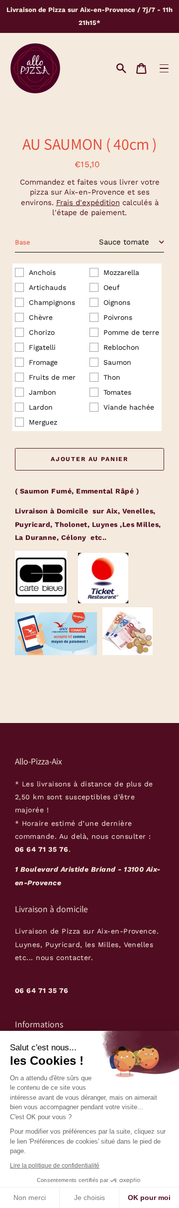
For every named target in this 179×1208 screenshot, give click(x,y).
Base (22, 242)
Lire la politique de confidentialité (54, 1165)
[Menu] (164, 68)
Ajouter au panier (89, 459)
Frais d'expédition (88, 202)
